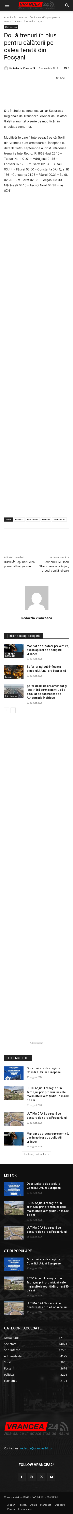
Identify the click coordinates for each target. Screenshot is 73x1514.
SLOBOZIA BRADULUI (10, 655)
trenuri (46, 519)
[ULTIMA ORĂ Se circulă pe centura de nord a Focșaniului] (14, 1118)
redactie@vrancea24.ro (36, 1448)
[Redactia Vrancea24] (6, 68)
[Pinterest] (39, 88)
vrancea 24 (59, 519)
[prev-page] (6, 710)
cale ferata (32, 519)
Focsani (9, 676)
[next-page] (13, 710)
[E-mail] (58, 88)
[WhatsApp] (49, 88)
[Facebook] (21, 88)
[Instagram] (31, 1477)
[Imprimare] (8, 98)
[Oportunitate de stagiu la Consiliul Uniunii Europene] (14, 1073)
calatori (19, 519)
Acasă (7, 17)
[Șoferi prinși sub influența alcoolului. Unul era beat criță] (14, 672)
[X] (30, 88)
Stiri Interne (20, 17)
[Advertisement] (36, 359)
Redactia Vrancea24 (24, 68)
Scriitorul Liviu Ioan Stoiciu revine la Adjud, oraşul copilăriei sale (54, 566)
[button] (6, 5)
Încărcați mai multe (35, 1154)
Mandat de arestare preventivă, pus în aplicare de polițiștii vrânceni (48, 650)
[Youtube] (51, 1477)
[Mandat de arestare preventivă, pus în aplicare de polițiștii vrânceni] (14, 651)
